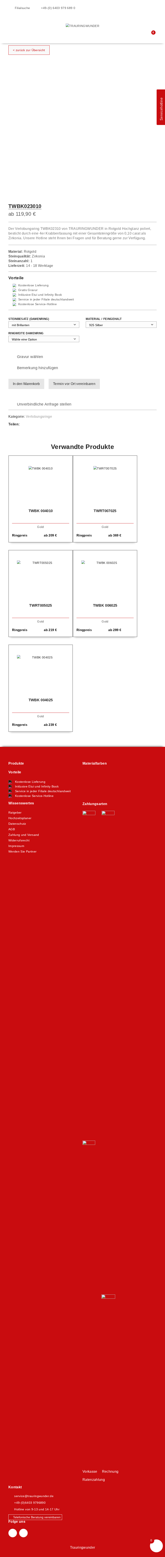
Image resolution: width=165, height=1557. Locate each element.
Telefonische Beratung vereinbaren (36, 1517)
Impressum (16, 846)
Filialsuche (22, 8)
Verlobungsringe (39, 416)
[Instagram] (23, 1533)
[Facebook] (27, 424)
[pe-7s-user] (142, 35)
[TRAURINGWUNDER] (82, 25)
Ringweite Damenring (26, 333)
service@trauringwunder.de (33, 1496)
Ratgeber (15, 812)
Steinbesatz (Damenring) (28, 319)
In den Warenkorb (26, 384)
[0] (150, 35)
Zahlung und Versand (23, 834)
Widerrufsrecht (18, 840)
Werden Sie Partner (22, 851)
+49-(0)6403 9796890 (30, 1502)
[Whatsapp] (35, 424)
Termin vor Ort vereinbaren (74, 384)
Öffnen (11, 20)
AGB (11, 829)
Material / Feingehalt (104, 319)
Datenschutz (17, 823)
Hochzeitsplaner (19, 818)
